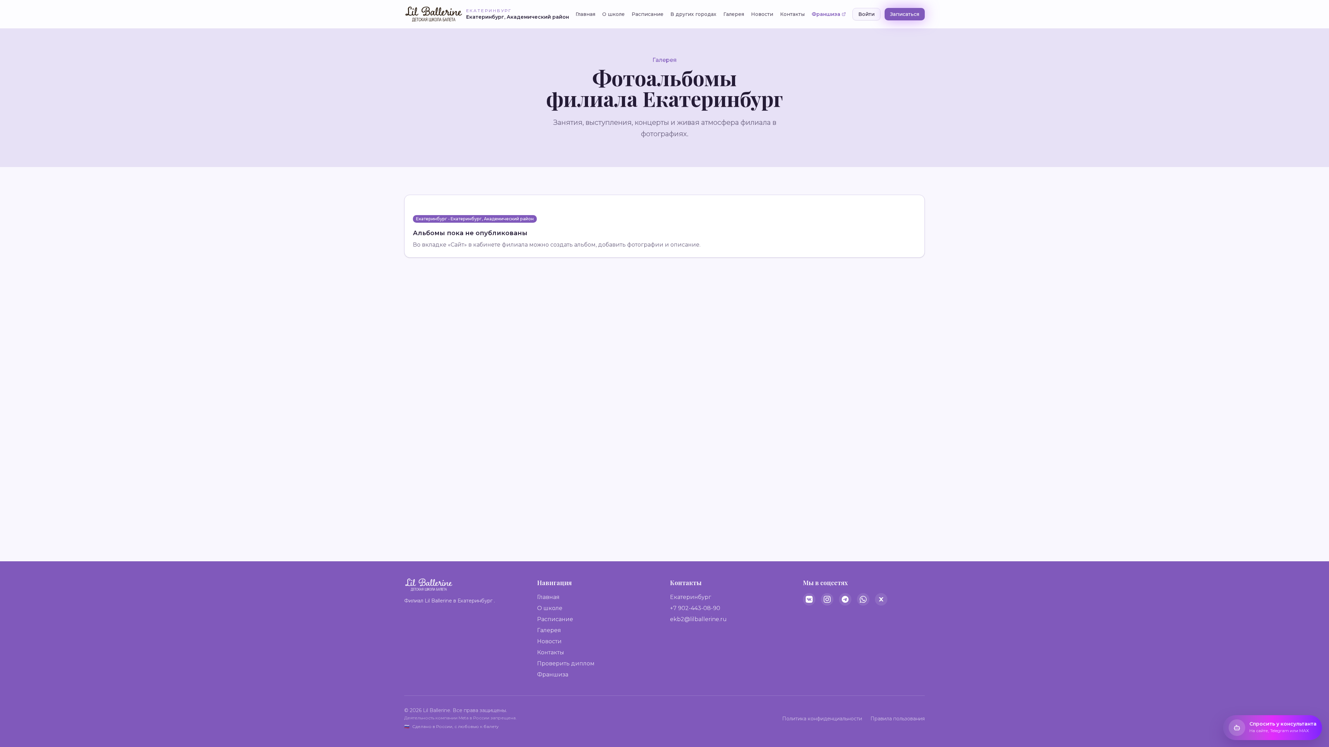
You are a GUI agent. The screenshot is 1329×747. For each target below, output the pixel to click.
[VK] (809, 599)
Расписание (647, 14)
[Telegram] (845, 599)
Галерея (733, 14)
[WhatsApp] (863, 599)
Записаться (904, 14)
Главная (585, 14)
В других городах (693, 14)
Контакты (792, 14)
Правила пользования (897, 719)
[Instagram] (827, 599)
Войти (866, 14)
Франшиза (826, 14)
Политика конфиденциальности (822, 719)
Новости (762, 14)
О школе (613, 14)
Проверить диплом (566, 663)
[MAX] (881, 599)
